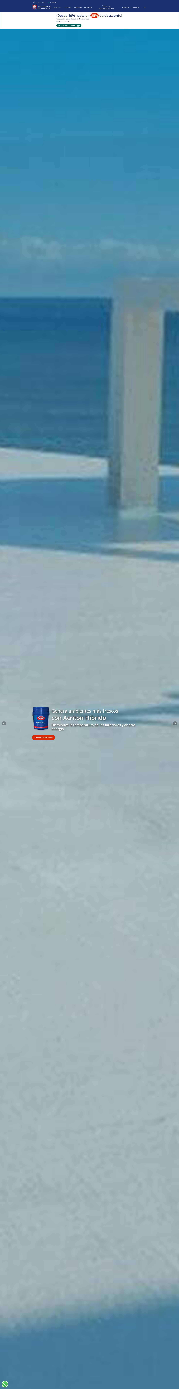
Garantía (125, 7)
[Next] (175, 723)
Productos (136, 7)
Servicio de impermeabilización (106, 7)
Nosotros (57, 7)
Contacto (67, 7)
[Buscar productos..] (145, 7)
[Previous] (4, 723)
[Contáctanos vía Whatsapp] (5, 1384)
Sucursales (77, 7)
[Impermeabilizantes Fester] (42, 7)
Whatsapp (53, 2)
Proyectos (88, 7)
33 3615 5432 (40, 2)
